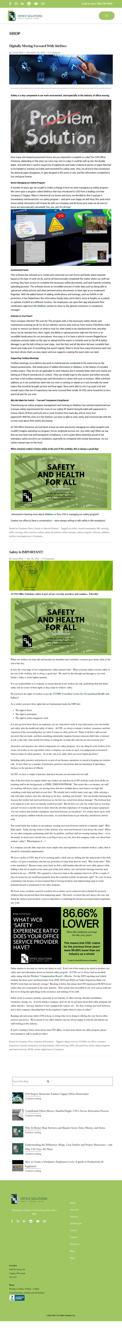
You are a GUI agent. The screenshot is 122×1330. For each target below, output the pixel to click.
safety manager (69, 532)
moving (104, 528)
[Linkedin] (24, 1221)
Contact (73, 1237)
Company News (25, 528)
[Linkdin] (22, 4)
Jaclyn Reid (17, 52)
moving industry (46, 1045)
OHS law (75, 703)
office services (30, 532)
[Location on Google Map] (29, 4)
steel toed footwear (18, 1049)
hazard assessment (87, 528)
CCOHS (82, 1041)
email (35, 1033)
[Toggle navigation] (107, 16)
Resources (74, 1244)
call (27, 1033)
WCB (30, 1049)
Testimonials (76, 1223)
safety (40, 532)
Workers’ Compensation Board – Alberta (51, 976)
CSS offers (56, 1029)
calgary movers (70, 1041)
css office (72, 528)
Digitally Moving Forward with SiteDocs (38, 46)
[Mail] (43, 4)
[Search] (48, 1081)
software (96, 532)
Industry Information (44, 1041)
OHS (71, 1045)
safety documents (53, 532)
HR (98, 528)
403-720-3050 (104, 3)
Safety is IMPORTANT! (26, 552)
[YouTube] (36, 4)
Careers (73, 1230)
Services (74, 1216)
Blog (72, 1251)
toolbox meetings (17, 536)
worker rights (40, 1049)
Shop (72, 1258)
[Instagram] (16, 4)
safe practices (81, 1045)
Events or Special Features (46, 528)
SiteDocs (47, 191)
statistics (105, 532)
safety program (84, 532)
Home (73, 1203)
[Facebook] (10, 4)
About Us (74, 1210)
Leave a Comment (33, 536)
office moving (15, 532)
